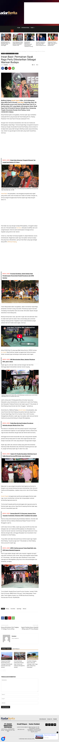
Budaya (7, 608)
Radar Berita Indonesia (10, 53)
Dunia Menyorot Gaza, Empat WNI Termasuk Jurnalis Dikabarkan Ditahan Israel (18, 43)
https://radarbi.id (15, 638)
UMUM (17, 53)
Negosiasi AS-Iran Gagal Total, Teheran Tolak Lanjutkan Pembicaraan (52, 43)
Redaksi (6, 64)
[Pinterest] (9, 68)
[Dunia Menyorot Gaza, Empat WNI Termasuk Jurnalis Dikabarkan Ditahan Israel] (18, 37)
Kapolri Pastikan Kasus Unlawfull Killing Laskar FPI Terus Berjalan (29, 628)
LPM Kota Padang (12, 241)
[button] (12, 30)
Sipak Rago (19, 608)
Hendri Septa (15, 100)
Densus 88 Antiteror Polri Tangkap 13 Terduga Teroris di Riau (10, 628)
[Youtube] (55, 724)
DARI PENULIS (15, 648)
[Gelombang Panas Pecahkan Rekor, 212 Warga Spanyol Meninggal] (6, 37)
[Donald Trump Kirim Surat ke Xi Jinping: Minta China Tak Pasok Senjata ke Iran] (41, 37)
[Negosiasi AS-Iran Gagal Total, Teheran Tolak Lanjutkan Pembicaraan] (53, 37)
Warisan (24, 608)
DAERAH (8, 51)
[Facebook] (2, 68)
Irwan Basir (20, 102)
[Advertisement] (41, 13)
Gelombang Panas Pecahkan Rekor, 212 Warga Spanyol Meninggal (5, 43)
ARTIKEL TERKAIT (6, 648)
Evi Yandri (3, 352)
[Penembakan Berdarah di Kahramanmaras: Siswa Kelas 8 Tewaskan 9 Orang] (29, 37)
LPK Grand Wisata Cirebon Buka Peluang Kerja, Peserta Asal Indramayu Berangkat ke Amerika (19, 664)
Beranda (3, 51)
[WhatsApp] (13, 68)
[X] (6, 68)
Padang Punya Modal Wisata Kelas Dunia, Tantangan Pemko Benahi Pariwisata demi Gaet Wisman (6, 664)
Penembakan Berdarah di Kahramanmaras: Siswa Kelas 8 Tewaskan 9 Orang (28, 44)
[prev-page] (2, 670)
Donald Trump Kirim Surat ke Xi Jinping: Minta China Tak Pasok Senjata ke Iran (41, 43)
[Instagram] (49, 724)
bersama (19, 227)
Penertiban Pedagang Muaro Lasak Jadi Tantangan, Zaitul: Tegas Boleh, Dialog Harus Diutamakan (32, 664)
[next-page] (4, 670)
